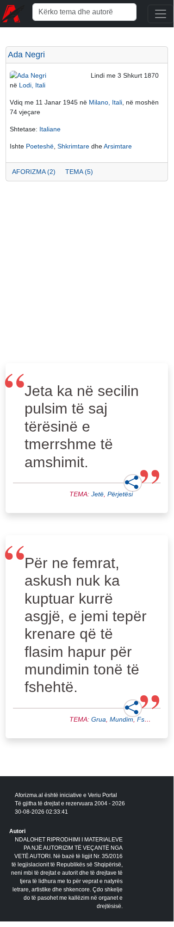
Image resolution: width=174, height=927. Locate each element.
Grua (98, 719)
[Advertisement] (87, 275)
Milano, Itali (105, 102)
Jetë (97, 494)
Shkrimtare (73, 146)
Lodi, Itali (32, 85)
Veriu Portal (102, 795)
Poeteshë (40, 146)
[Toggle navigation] (161, 14)
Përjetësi (120, 494)
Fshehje (149, 719)
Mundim (121, 719)
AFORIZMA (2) (34, 171)
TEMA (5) (79, 171)
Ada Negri (26, 54)
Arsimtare (118, 146)
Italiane (50, 129)
